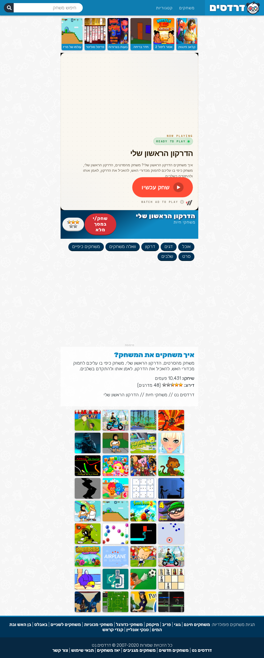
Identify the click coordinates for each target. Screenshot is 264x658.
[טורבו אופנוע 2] (115, 429)
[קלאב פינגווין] (186, 43)
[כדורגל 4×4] (115, 611)
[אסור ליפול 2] (163, 43)
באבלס (40, 624)
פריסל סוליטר (95, 47)
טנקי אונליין (137, 629)
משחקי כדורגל (129, 624)
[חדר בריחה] (140, 43)
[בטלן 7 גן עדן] (88, 520)
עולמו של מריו (72, 47)
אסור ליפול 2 (163, 47)
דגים (168, 246)
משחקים (187, 7)
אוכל (186, 246)
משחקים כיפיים (86, 246)
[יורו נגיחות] (88, 429)
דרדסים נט (184, 395)
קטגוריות (164, 7)
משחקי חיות (184, 222)
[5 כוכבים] (71, 226)
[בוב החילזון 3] (143, 520)
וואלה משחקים (122, 246)
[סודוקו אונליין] (143, 497)
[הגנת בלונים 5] (171, 475)
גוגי (177, 624)
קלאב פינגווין (186, 47)
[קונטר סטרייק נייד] (88, 452)
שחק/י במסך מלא (100, 224)
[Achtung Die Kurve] (88, 475)
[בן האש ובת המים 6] (115, 497)
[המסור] (88, 588)
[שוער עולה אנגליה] (143, 588)
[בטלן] (115, 452)
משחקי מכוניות (98, 624)
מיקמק (152, 624)
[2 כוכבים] (73, 222)
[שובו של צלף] (171, 497)
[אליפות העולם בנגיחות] (143, 565)
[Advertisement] (129, 307)
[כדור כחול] (171, 543)
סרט (186, 256)
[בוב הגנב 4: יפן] (171, 520)
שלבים (167, 256)
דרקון (150, 246)
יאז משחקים (108, 650)
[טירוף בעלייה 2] (171, 565)
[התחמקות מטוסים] (115, 565)
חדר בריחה (141, 47)
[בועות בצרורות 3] (118, 43)
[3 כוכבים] (69, 222)
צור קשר (60, 650)
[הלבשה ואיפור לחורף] (171, 452)
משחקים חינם (197, 624)
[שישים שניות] (88, 497)
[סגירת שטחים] (88, 543)
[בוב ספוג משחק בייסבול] (143, 452)
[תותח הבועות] (115, 543)
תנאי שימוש (82, 650)
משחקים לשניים (66, 624)
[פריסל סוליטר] (95, 43)
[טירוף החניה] (143, 611)
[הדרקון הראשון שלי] (88, 611)
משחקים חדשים (174, 650)
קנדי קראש (112, 629)
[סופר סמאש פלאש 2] (143, 475)
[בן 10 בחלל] (171, 429)
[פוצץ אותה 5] (115, 475)
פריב (166, 624)
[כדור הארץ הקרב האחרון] (171, 611)
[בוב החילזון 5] (88, 565)
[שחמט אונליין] (171, 588)
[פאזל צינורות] (115, 588)
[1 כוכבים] (77, 222)
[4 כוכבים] (75, 226)
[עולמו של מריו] (72, 43)
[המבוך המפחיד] (143, 543)
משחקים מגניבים (139, 650)
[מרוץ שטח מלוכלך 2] (143, 429)
